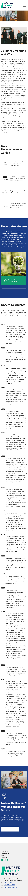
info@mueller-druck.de (10, 887)
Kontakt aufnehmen (10, 829)
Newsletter (4, 857)
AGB (2, 855)
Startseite (3, 23)
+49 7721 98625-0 (9, 885)
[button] (13, 268)
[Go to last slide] (2, 288)
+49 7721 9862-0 (9, 882)
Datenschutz (5, 853)
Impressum (4, 851)
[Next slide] (25, 288)
